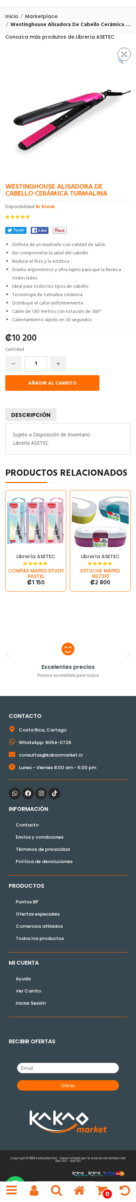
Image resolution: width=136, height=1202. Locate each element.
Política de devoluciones (44, 861)
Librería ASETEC (35, 556)
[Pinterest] (60, 230)
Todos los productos (40, 938)
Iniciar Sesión (31, 1003)
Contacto (27, 825)
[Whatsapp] (15, 793)
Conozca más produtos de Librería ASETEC (59, 36)
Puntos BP (27, 902)
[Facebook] (39, 230)
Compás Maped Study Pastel (36, 573)
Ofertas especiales (38, 914)
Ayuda (23, 978)
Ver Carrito (28, 991)
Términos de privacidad (43, 849)
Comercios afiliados (39, 926)
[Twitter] (16, 230)
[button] (124, 54)
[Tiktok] (54, 793)
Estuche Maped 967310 (100, 573)
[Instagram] (41, 793)
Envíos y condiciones (39, 837)
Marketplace (41, 16)
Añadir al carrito (52, 383)
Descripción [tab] (31, 415)
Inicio (11, 16)
